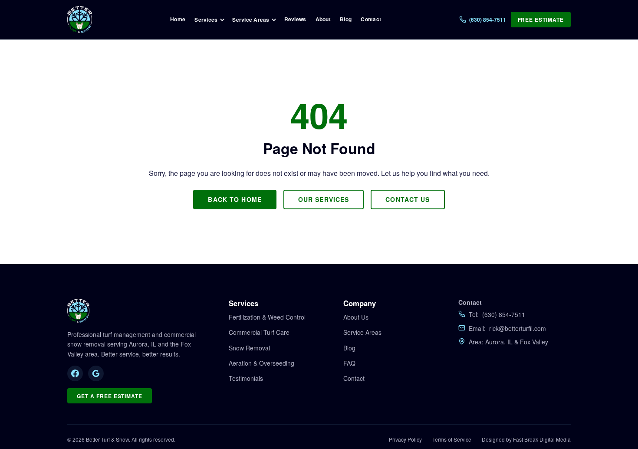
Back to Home (234, 199)
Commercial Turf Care (259, 332)
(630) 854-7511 (503, 314)
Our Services (323, 199)
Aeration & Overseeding (261, 363)
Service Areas (250, 19)
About (323, 19)
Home (177, 19)
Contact (371, 19)
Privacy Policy (405, 439)
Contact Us (407, 199)
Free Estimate (541, 19)
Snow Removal (249, 347)
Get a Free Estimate (109, 396)
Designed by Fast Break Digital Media (526, 439)
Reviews (295, 19)
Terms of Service (451, 439)
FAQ (349, 363)
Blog (346, 19)
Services (205, 19)
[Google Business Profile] (96, 373)
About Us (355, 317)
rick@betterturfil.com (517, 328)
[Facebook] (75, 373)
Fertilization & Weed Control (267, 317)
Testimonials (246, 378)
